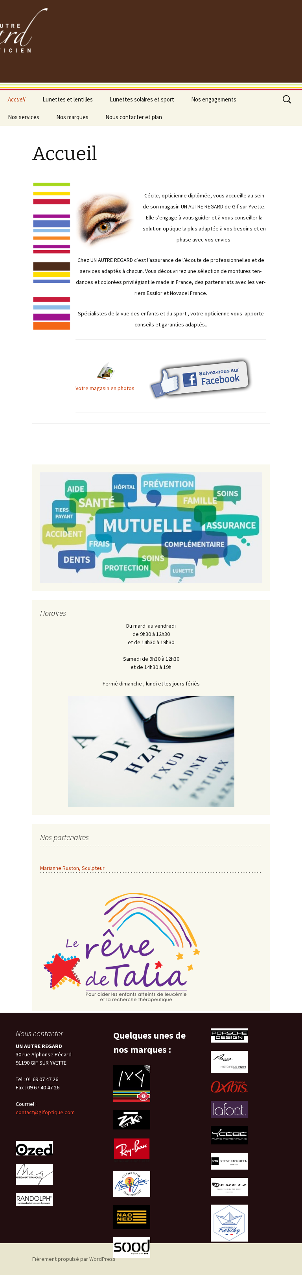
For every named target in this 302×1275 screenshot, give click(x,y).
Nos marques (72, 117)
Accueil (17, 99)
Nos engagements (213, 99)
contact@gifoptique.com (45, 1112)
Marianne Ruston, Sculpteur (72, 867)
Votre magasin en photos (105, 388)
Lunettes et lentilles (67, 99)
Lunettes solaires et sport (142, 99)
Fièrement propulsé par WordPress (74, 1258)
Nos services (23, 117)
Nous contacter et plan (133, 117)
